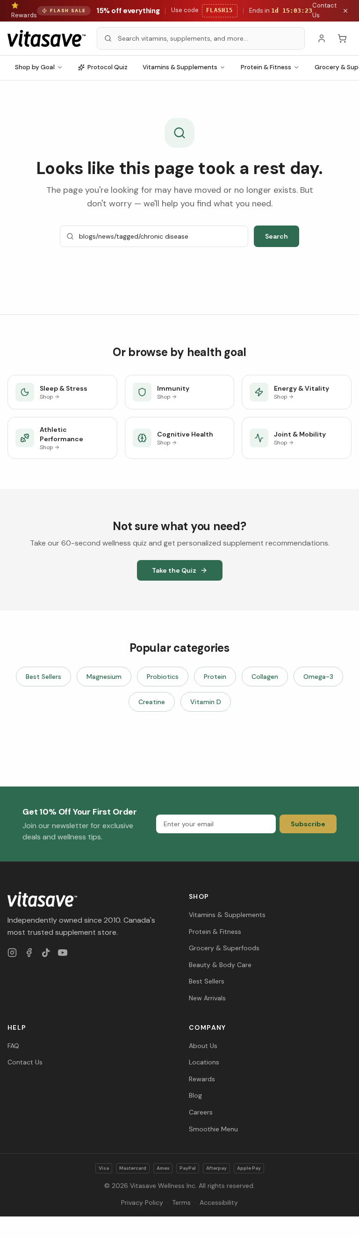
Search (276, 236)
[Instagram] (12, 952)
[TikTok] (45, 952)
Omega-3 (318, 676)
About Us (203, 1045)
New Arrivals (207, 998)
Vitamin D (205, 702)
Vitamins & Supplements (180, 67)
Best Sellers (43, 676)
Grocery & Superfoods (224, 948)
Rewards (202, 1079)
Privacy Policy (142, 1202)
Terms (181, 1202)
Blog (195, 1095)
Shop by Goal (35, 67)
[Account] (321, 38)
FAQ (13, 1045)
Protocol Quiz (107, 67)
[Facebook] (29, 952)
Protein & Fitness (266, 67)
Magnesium (104, 676)
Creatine (151, 702)
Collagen (264, 676)
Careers (201, 1112)
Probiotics (163, 676)
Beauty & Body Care (220, 965)
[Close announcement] (345, 10)
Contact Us (324, 10)
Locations (204, 1062)
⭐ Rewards (24, 10)
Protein (215, 676)
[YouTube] (62, 952)
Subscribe (308, 824)
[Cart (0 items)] (342, 38)
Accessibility (219, 1202)
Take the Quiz (174, 570)
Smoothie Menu (213, 1129)
